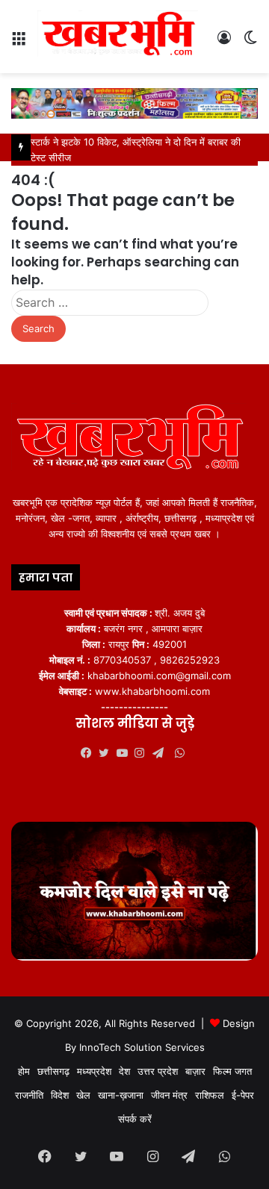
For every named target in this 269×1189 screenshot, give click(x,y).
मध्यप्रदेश (94, 1071)
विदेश (60, 1095)
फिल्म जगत (232, 1071)
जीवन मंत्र (169, 1095)
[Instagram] (143, 753)
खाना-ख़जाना (120, 1095)
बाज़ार (195, 1071)
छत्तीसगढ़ (53, 1071)
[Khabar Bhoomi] (121, 36)
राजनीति (29, 1095)
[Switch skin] (250, 42)
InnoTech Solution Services (142, 1047)
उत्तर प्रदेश (157, 1071)
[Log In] (224, 42)
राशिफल (209, 1095)
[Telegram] (161, 753)
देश (124, 1071)
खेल (83, 1095)
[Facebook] (90, 753)
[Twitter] (108, 753)
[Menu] (18, 42)
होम (24, 1071)
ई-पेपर (243, 1095)
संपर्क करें (135, 1119)
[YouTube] (125, 753)
